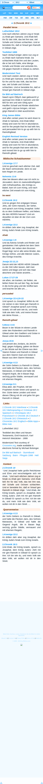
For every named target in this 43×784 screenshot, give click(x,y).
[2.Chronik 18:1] (3, 356)
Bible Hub (7, 424)
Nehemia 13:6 (9, 176)
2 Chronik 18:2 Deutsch (27, 416)
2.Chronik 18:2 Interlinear (14, 407)
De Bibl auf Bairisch (12, 94)
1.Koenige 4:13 (10, 362)
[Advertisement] (21, 587)
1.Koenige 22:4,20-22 (13, 298)
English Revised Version (14, 136)
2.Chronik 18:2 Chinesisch (14, 418)
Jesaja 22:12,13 (10, 261)
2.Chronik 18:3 (9, 544)
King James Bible (11, 115)
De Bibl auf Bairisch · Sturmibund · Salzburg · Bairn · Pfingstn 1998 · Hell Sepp (20, 455)
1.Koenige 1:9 (9, 240)
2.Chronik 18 (8, 468)
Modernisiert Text (11, 73)
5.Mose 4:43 (8, 325)
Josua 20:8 (7, 341)
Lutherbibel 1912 (10, 31)
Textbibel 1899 (9, 52)
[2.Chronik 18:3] (40, 356)
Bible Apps (33, 421)
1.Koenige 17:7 (10, 163)
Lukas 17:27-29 (10, 277)
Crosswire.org (9, 445)
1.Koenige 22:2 (10, 225)
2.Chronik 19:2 (9, 200)
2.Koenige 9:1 (9, 384)
